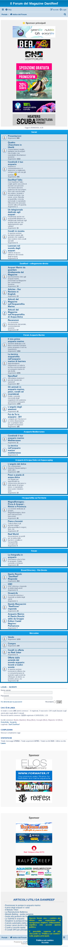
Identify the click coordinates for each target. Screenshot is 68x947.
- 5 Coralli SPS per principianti (17, 930)
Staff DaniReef (13, 724)
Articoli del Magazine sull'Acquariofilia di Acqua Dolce (16, 313)
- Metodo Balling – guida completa (18, 914)
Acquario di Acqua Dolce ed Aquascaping (34, 460)
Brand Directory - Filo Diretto (34, 570)
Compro (12, 643)
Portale (4, 14)
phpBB (25, 942)
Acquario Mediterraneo (34, 432)
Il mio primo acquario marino (16, 340)
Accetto (45, 942)
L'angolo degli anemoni (15, 408)
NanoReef (12, 376)
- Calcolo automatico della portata (18, 923)
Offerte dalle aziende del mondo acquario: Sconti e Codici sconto (16, 662)
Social (34, 132)
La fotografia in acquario (15, 556)
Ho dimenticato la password (11, 702)
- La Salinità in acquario (14, 919)
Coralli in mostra (16, 231)
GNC (10, 584)
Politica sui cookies (45, 940)
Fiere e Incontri (15, 521)
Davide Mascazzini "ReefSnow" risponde (17, 606)
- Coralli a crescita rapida (14, 927)
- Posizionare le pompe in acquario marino (22, 905)
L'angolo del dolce (17, 464)
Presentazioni (14, 136)
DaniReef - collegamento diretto (34, 264)
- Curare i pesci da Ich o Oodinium (18, 925)
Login (3, 687)
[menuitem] (8, 10)
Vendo (11, 637)
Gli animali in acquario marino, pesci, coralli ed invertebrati (16, 390)
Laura (3, 743)
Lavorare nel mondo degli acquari (14, 248)
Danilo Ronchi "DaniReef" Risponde (15, 576)
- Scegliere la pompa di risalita (17, 921)
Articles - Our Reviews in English (14, 291)
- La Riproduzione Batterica (16, 912)
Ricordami (49, 702)
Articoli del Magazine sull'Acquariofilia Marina (16, 303)
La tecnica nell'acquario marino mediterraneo (14, 449)
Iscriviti (13, 687)
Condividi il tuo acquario (15, 163)
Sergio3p (13, 722)
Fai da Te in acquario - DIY (15, 415)
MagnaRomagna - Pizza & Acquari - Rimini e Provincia (17, 504)
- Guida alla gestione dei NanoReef (19, 916)
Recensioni (13, 320)
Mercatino (34, 633)
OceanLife (13, 593)
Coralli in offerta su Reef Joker (16, 651)
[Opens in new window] (34, 31)
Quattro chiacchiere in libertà (15, 144)
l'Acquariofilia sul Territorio (34, 498)
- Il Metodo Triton (11, 910)
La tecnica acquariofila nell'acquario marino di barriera (17, 358)
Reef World (13, 534)
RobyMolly (5, 722)
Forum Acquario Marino (34, 335)
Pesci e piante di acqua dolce (16, 476)
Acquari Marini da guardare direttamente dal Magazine (16, 271)
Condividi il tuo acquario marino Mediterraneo (16, 438)
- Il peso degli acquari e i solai (17, 907)
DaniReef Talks (15, 180)
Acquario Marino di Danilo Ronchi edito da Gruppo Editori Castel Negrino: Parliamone (16, 620)
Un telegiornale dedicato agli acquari (15, 212)
